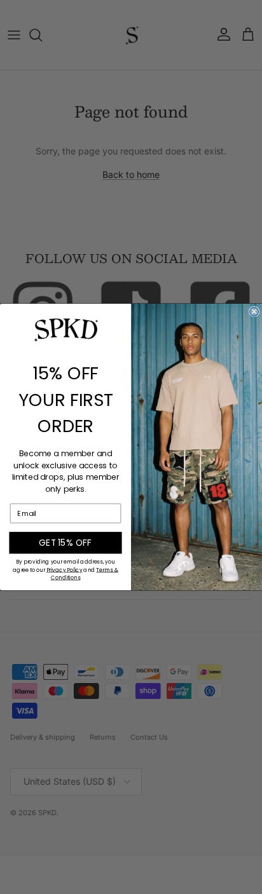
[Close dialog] (254, 311)
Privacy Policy (64, 570)
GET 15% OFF (65, 543)
